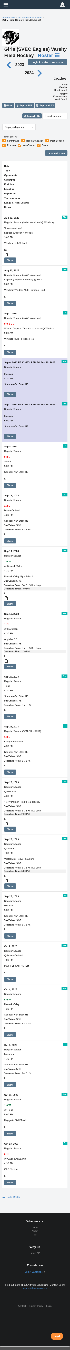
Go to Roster (13, 1197)
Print (10, 105)
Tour (35, 1234)
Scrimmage (13, 140)
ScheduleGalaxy (11, 17)
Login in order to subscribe (47, 62)
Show (10, 260)
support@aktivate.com (35, 1288)
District (45, 145)
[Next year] (40, 72)
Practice (11, 145)
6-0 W (7, 999)
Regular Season (34, 140)
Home (35, 1227)
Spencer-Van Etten (32, 17)
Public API (35, 1253)
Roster (46, 55)
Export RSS (33, 116)
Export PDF (26, 105)
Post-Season (57, 140)
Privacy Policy (36, 1306)
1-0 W (7, 1105)
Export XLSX (46, 105)
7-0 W (7, 561)
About (35, 1230)
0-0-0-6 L (9, 323)
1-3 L (7, 737)
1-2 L (7, 505)
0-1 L (7, 1154)
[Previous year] (9, 64)
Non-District (29, 145)
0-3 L (7, 457)
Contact (22, 1306)
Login (49, 1306)
